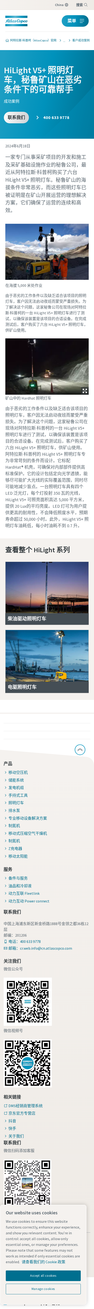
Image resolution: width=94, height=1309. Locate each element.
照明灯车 (16, 802)
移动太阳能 (18, 856)
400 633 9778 (55, 117)
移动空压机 (18, 772)
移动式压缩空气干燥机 (27, 833)
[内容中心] (62, 40)
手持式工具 (18, 795)
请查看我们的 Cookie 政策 (43, 1261)
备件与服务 (18, 878)
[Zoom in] (47, 365)
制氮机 (14, 825)
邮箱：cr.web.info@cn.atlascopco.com (40, 948)
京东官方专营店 (21, 1113)
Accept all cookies (43, 1276)
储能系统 (16, 780)
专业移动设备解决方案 (27, 818)
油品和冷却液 (20, 885)
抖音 (12, 1120)
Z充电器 (15, 848)
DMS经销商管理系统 (25, 1105)
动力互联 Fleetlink (24, 893)
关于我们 (16, 1136)
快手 (12, 1128)
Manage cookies (43, 1289)
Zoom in (85, 391)
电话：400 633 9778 (24, 941)
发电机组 (16, 787)
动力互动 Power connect (28, 901)
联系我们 (16, 117)
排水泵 (14, 810)
